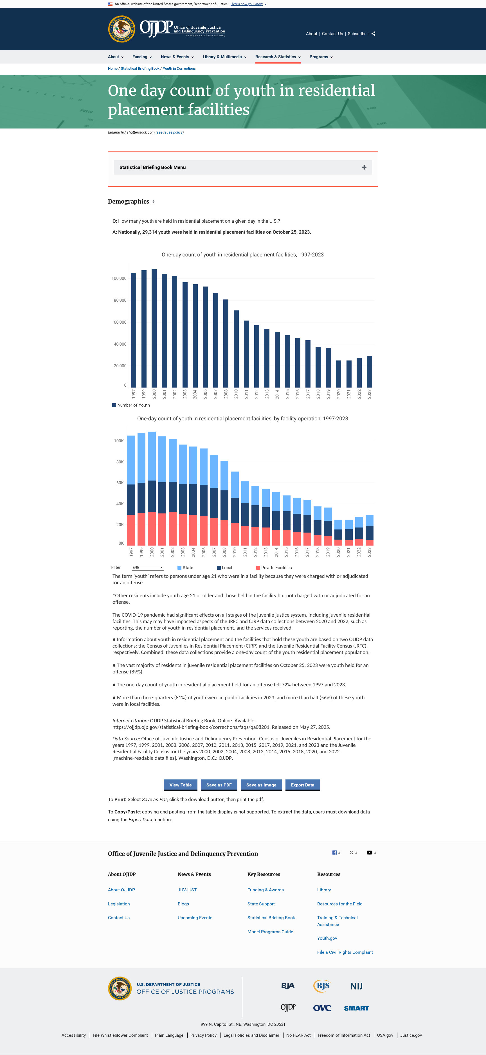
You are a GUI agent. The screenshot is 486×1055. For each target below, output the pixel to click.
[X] (355, 856)
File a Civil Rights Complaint (345, 952)
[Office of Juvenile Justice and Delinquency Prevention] (288, 1013)
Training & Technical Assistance (337, 921)
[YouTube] (372, 856)
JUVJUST (187, 889)
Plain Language (169, 1035)
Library (324, 889)
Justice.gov (411, 1035)
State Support (261, 904)
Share (378, 37)
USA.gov (385, 1035)
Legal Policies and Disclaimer (251, 1035)
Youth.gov (327, 938)
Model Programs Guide (270, 931)
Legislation (119, 904)
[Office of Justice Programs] (122, 29)
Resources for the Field (340, 904)
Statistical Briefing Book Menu (153, 167)
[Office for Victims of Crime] (322, 1012)
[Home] (182, 28)
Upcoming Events (195, 917)
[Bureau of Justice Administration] (288, 990)
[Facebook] (338, 856)
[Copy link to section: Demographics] (152, 201)
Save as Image (261, 785)
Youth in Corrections (179, 68)
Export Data (302, 785)
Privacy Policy (203, 1035)
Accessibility (74, 1035)
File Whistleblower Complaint (120, 1035)
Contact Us (332, 33)
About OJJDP (121, 889)
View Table (181, 785)
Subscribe (357, 33)
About (311, 33)
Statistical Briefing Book (140, 68)
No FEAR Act (298, 1035)
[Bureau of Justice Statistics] (322, 993)
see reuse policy (170, 132)
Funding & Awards (266, 889)
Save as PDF (219, 785)
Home (113, 68)
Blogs (183, 904)
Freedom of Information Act (344, 1035)
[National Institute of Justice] (356, 990)
